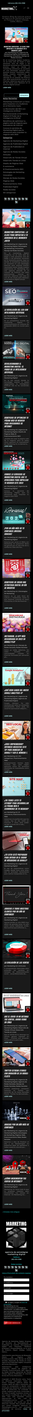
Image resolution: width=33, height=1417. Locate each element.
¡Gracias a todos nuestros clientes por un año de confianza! (16, 911)
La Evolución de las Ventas (16, 962)
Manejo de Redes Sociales (20, 57)
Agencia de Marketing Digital (16, 53)
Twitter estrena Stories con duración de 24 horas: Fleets (16, 1073)
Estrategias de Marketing (13, 172)
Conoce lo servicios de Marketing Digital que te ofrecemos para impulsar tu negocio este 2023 (15, 131)
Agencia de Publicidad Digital (15, 144)
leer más (7, 87)
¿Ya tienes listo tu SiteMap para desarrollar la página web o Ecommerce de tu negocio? (16, 805)
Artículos (7, 155)
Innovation (16, 56)
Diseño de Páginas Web (13, 164)
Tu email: (7, 1288)
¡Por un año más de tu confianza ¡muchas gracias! (14, 531)
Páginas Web (8, 181)
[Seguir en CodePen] (23, 199)
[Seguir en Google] (26, 199)
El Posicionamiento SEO (13, 169)
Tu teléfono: (8, 1282)
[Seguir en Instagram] (12, 199)
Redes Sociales (9, 190)
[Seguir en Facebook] (5, 199)
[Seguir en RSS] (16, 202)
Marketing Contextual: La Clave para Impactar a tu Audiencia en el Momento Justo (16, 49)
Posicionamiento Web (12, 184)
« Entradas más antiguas (11, 1212)
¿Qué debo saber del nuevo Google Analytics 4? (16, 692)
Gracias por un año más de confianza (16, 1126)
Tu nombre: (8, 1277)
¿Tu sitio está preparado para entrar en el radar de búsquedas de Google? (15, 857)
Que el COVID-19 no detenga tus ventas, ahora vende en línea (16, 1019)
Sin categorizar (9, 193)
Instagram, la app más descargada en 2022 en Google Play (14, 639)
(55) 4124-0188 (16, 1259)
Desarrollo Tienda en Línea (14, 161)
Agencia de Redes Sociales (14, 152)
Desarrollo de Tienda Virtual (15, 158)
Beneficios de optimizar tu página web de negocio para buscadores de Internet (15, 123)
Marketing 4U (13, 52)
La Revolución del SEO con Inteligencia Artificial (14, 110)
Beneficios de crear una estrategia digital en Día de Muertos (15, 585)
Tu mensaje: (8, 1293)
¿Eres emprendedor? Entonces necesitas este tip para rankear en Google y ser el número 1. (15, 748)
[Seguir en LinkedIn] (16, 199)
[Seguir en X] (9, 199)
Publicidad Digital (10, 187)
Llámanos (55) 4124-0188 (16, 3)
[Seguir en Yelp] (19, 199)
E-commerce (8, 166)
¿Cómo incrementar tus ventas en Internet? (15, 1180)
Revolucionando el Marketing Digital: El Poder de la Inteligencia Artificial (15, 116)
